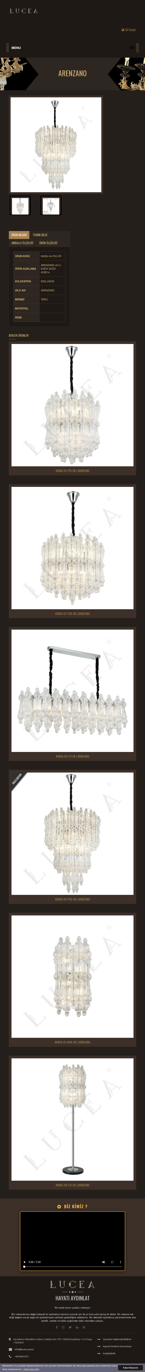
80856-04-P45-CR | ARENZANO (72, 899)
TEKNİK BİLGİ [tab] (40, 235)
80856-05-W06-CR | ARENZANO (72, 1042)
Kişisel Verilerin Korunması (117, 1346)
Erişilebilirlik (109, 1353)
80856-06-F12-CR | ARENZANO (72, 1185)
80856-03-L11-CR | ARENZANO (72, 756)
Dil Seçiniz (130, 29)
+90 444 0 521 (22, 1356)
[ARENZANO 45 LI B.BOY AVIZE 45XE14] (56, 144)
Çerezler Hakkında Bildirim (117, 1339)
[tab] (20, 206)
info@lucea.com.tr (24, 1349)
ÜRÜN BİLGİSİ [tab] (19, 235)
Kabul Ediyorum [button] (130, 1368)
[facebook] (57, 1327)
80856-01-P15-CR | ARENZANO (72, 471)
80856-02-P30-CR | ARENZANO (72, 613)
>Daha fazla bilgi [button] (31, 1369)
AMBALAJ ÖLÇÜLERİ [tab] (22, 243)
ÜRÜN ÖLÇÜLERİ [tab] (48, 243)
